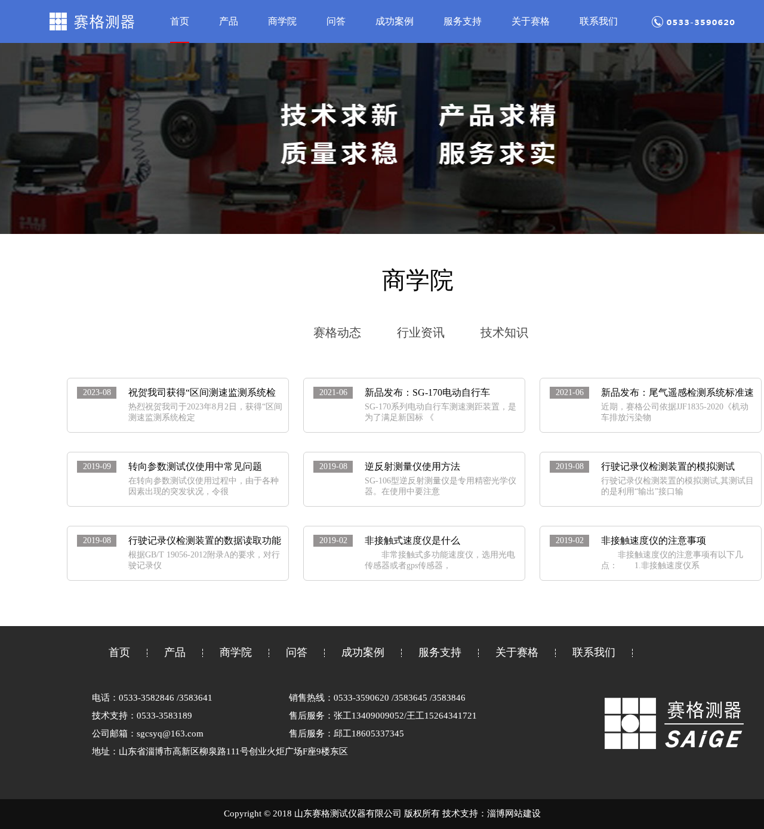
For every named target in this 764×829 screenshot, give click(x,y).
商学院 (282, 21)
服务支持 (462, 21)
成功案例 (394, 21)
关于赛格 (531, 21)
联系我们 (599, 21)
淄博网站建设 (514, 813)
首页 (179, 21)
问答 (336, 21)
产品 (228, 21)
